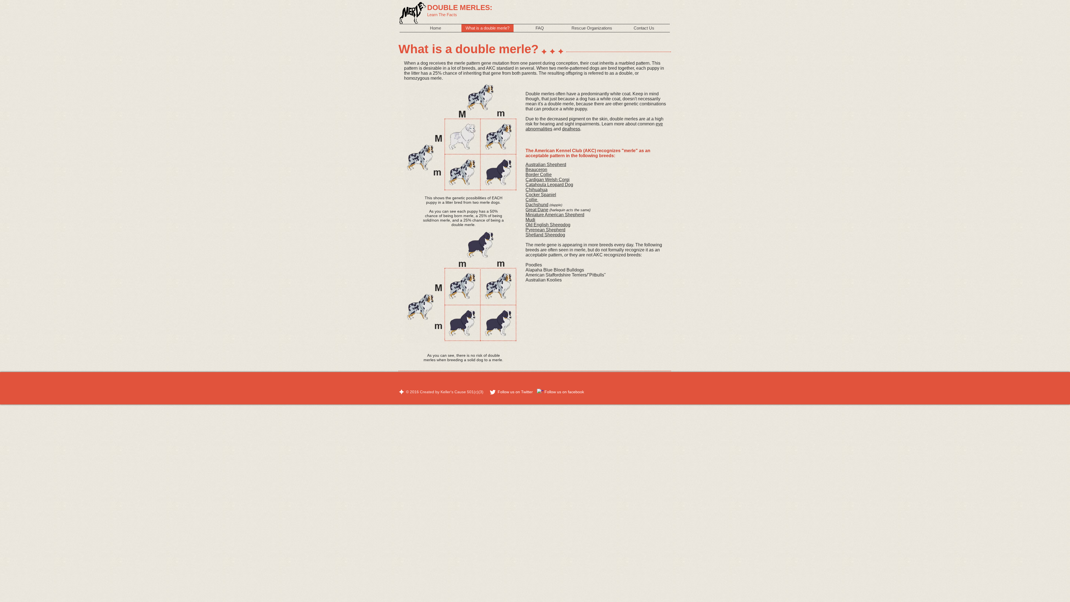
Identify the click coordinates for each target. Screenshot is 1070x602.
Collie (532, 199)
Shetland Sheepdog (545, 234)
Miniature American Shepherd (555, 214)
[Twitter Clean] (492, 392)
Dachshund (537, 204)
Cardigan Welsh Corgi (548, 179)
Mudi (530, 219)
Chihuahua (537, 189)
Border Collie (539, 174)
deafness (571, 129)
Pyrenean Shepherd (545, 229)
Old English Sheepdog (548, 224)
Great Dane (537, 209)
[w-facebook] (540, 392)
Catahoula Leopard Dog (549, 184)
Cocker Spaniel (541, 194)
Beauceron (536, 169)
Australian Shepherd (546, 164)
